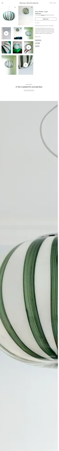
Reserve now (45, 19)
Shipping (42, 15)
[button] (2, 3)
